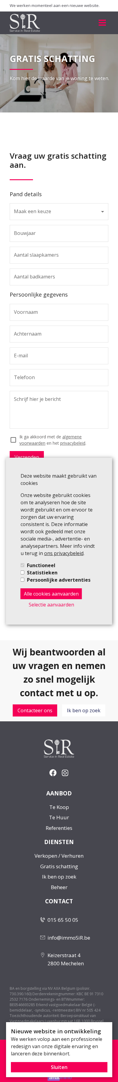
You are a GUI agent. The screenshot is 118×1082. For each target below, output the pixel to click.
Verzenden (27, 457)
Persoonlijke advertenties (58, 580)
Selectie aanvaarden (51, 604)
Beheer (59, 887)
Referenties (59, 827)
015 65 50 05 (63, 919)
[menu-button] (102, 23)
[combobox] (59, 211)
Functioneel (41, 565)
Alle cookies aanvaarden (51, 593)
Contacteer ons (35, 710)
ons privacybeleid (64, 553)
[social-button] (53, 773)
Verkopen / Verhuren (59, 855)
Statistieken (42, 572)
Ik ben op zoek (83, 710)
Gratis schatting (59, 866)
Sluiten (59, 1067)
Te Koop (59, 807)
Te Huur (59, 817)
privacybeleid (72, 443)
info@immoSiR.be (69, 937)
